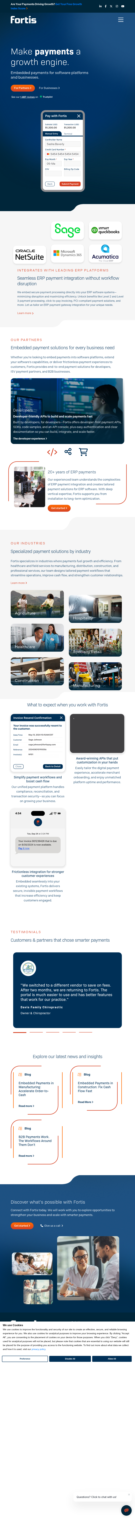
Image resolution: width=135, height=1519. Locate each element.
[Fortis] (23, 19)
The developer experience (29, 438)
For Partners (22, 88)
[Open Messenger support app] (126, 1510)
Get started (58, 508)
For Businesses (48, 88)
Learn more (24, 313)
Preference (25, 1359)
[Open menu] (120, 19)
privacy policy (38, 1349)
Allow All (112, 1359)
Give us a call (52, 1225)
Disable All (70, 1359)
